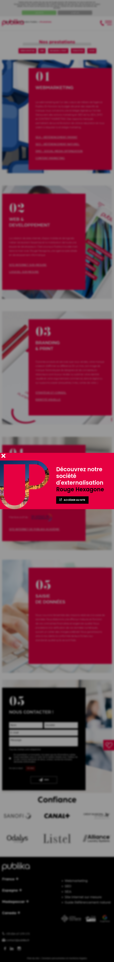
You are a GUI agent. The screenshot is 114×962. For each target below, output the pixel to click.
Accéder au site (74, 500)
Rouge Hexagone (80, 489)
